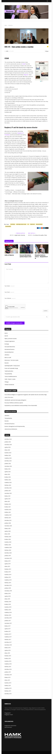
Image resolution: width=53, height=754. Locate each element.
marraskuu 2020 (8, 525)
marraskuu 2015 (8, 674)
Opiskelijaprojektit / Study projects (12, 365)
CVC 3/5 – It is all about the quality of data (37, 235)
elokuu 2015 (7, 680)
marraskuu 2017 (8, 623)
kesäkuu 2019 (8, 571)
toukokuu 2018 (8, 607)
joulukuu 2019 (8, 555)
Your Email (9, 292)
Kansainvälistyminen (9, 352)
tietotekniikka (8, 226)
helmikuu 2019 (8, 582)
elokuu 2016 (7, 653)
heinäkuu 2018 (8, 601)
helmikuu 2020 (8, 550)
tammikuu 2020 (8, 553)
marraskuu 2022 (8, 466)
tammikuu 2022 (8, 488)
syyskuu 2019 (8, 563)
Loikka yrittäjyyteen (9, 255)
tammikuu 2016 (8, 669)
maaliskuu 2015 (8, 688)
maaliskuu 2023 (8, 458)
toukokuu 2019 (8, 574)
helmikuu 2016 (8, 666)
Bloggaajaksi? (8, 713)
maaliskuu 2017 (8, 636)
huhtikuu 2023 (8, 455)
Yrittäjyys (46, 51)
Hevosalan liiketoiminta (10, 346)
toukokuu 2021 (8, 509)
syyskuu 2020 (8, 531)
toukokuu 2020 (8, 542)
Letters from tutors (9, 397)
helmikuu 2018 (8, 615)
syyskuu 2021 (8, 498)
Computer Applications (10, 341)
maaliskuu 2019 (8, 580)
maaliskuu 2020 (8, 547)
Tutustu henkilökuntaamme (11, 376)
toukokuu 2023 (8, 452)
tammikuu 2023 (8, 460)
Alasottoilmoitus (8, 727)
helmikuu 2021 (8, 517)
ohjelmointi (32, 224)
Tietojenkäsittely (8, 373)
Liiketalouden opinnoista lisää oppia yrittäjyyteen (15, 400)
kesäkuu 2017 (8, 631)
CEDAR (23, 64)
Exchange (7, 344)
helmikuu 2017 (8, 639)
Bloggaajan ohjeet (9, 714)
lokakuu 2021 (7, 496)
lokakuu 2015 (7, 677)
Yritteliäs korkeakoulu (9, 384)
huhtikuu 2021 (8, 512)
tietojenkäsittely (39, 224)
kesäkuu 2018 (8, 604)
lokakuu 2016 (7, 647)
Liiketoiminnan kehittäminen (11, 429)
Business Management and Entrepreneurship (15, 426)
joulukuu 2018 (8, 588)
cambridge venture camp (21, 224)
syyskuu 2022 (8, 471)
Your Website (10, 298)
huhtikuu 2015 (8, 685)
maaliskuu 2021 (8, 515)
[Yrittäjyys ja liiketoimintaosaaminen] (26, 12)
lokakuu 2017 (7, 626)
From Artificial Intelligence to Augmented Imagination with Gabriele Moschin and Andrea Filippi (26, 394)
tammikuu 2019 (8, 585)
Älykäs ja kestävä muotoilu (11, 338)
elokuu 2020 (7, 534)
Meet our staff (8, 357)
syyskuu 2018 (8, 596)
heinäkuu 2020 (8, 536)
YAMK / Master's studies (10, 379)
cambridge (12, 224)
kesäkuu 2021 (8, 506)
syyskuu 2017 (8, 628)
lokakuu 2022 (7, 469)
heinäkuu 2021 (8, 504)
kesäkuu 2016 (8, 658)
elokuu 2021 (7, 501)
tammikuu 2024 (8, 439)
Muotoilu (7, 363)
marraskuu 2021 (8, 493)
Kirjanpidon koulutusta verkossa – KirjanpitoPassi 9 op (41, 256)
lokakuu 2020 (7, 528)
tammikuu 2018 (8, 617)
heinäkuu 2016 (8, 655)
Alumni (6, 333)
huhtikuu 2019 (8, 577)
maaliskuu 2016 (8, 664)
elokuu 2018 (7, 599)
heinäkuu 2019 (8, 569)
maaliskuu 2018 (8, 612)
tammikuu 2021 (8, 520)
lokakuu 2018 (7, 593)
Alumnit (6, 335)
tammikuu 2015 (8, 693)
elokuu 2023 (7, 450)
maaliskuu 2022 (8, 482)
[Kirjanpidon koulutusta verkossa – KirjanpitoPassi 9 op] (41, 248)
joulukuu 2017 (8, 620)
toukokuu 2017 (8, 634)
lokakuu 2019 (7, 561)
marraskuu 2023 (8, 444)
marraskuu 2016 (8, 645)
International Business (9, 349)
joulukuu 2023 (8, 442)
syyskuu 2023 (8, 447)
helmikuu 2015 (8, 691)
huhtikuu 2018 (8, 609)
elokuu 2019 (7, 566)
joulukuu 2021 (8, 490)
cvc (28, 224)
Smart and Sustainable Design (11, 368)
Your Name (9, 285)
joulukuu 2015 (8, 672)
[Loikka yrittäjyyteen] (11, 248)
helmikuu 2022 (8, 485)
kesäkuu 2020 (8, 539)
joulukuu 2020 (8, 523)
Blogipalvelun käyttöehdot (10, 725)
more (47, 228)
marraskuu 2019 (8, 558)
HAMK (7, 51)
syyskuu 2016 (8, 650)
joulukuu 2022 (8, 463)
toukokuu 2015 (8, 682)
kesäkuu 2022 (8, 477)
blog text (26, 74)
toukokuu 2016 (8, 661)
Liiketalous (7, 354)
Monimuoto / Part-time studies (11, 360)
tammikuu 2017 (8, 642)
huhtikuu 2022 (8, 479)
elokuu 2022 (7, 474)
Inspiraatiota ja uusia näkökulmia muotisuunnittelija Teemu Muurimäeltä (21, 405)
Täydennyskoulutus (9, 371)
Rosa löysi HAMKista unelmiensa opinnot (14, 402)
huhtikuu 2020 (8, 544)
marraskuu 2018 (8, 590)
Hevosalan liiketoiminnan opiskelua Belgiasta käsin (25, 255)
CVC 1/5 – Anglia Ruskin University (17, 235)
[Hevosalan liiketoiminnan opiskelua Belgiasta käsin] (26, 248)
